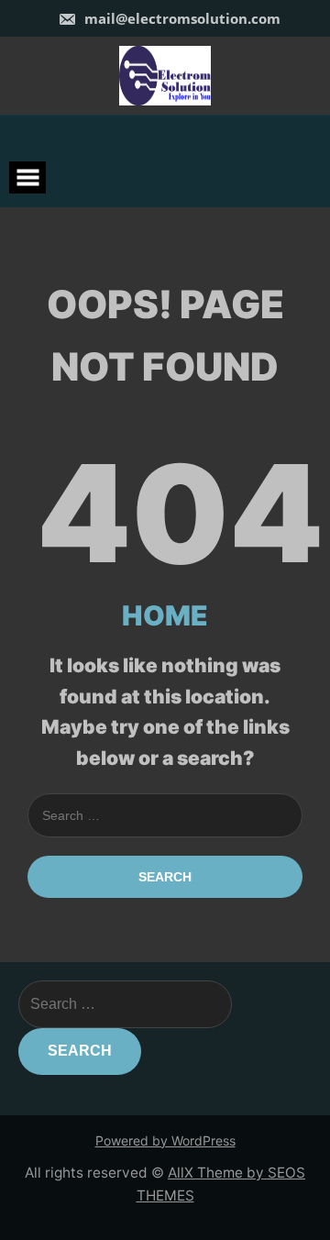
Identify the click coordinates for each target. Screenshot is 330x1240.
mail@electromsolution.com (180, 18)
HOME (165, 615)
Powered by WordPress (165, 1140)
